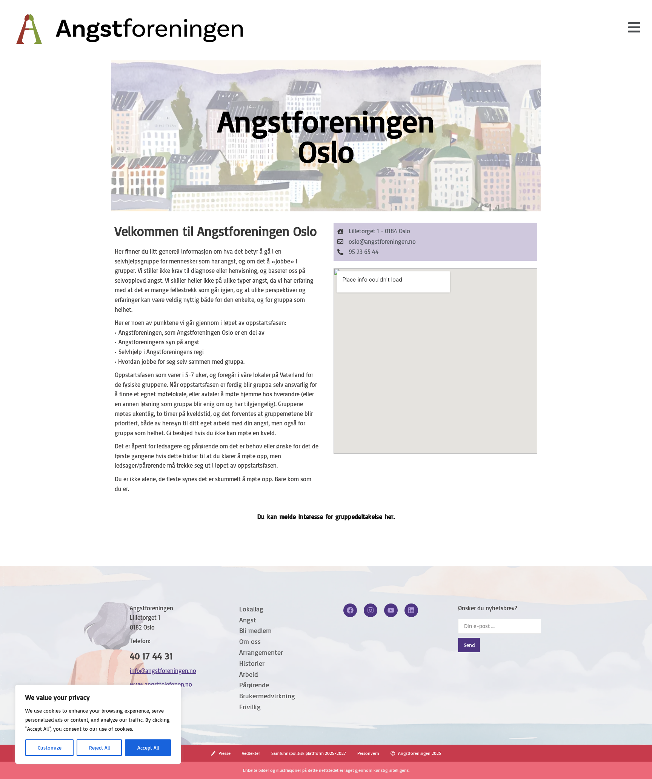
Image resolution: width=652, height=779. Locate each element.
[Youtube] (391, 610)
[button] (634, 27)
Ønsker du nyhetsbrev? (487, 608)
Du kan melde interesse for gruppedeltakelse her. (326, 516)
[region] (98, 724)
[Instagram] (370, 610)
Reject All (99, 747)
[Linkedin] (411, 610)
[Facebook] (350, 610)
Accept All (148, 747)
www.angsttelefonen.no (161, 684)
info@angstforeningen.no (163, 670)
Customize (50, 747)
